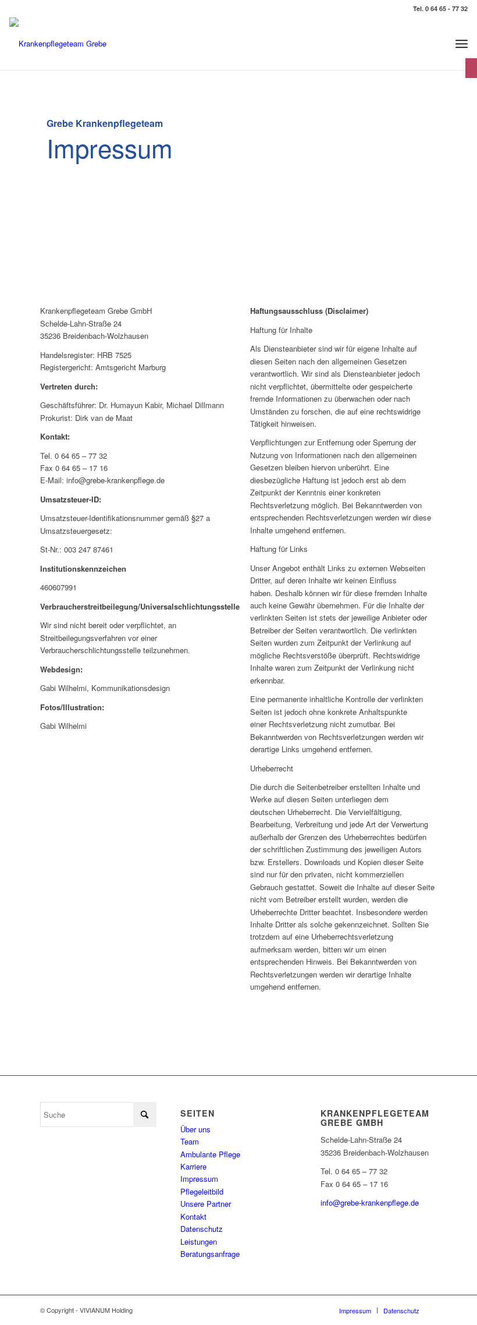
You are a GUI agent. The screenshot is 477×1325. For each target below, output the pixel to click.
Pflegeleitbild (201, 1191)
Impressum (199, 1178)
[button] (471, 68)
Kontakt (193, 1216)
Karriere (193, 1166)
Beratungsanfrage (210, 1253)
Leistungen (198, 1241)
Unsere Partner (205, 1203)
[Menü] (461, 43)
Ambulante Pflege (210, 1154)
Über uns (195, 1129)
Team (189, 1141)
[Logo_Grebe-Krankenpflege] (57, 43)
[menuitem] (461, 43)
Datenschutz (201, 1228)
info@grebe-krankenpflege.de (370, 1202)
